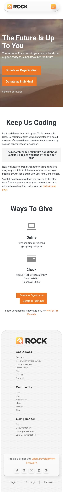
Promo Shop (22, 368)
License (48, 482)
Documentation (23, 428)
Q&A (18, 392)
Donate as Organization (21, 70)
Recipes (19, 406)
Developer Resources (25, 431)
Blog (18, 396)
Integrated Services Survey (28, 361)
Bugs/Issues (21, 399)
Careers (19, 375)
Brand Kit (20, 378)
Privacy (30, 482)
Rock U (19, 424)
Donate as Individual (19, 81)
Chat (18, 410)
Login (13, 482)
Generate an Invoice (12, 91)
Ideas (18, 403)
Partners (20, 357)
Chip (18, 371)
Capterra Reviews (24, 364)
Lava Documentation (26, 435)
